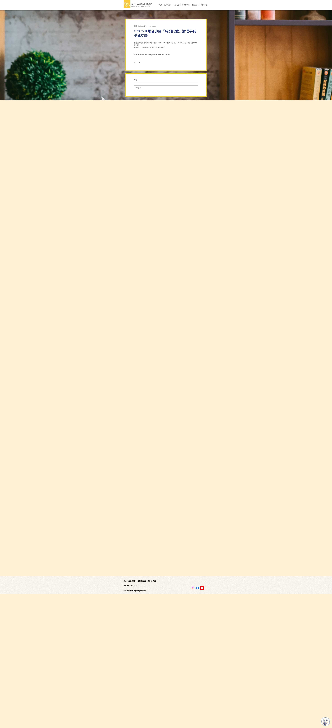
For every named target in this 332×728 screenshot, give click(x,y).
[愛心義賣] (325, 721)
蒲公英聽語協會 (141, 4)
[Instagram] (193, 588)
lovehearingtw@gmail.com (137, 590)
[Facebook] (197, 588)
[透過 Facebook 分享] (135, 62)
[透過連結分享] (139, 62)
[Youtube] (202, 588)
